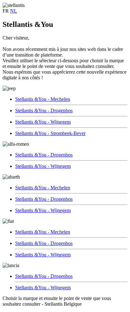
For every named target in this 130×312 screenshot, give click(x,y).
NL (13, 11)
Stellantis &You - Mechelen (42, 99)
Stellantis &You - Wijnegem (43, 122)
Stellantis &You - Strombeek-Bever (50, 133)
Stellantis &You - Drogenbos (44, 110)
